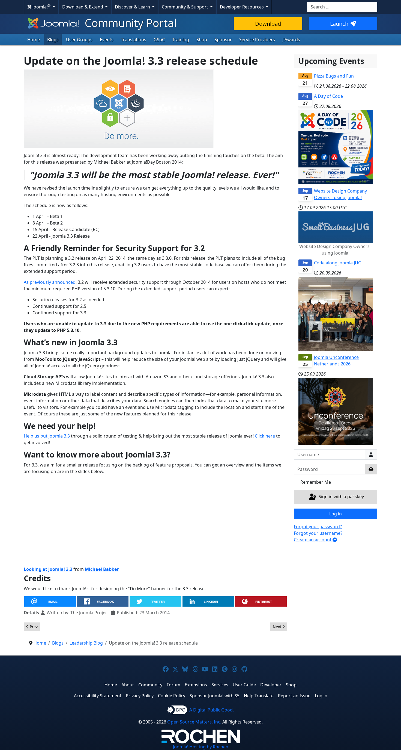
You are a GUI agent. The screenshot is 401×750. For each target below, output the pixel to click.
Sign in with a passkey (341, 497)
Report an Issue (294, 696)
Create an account (313, 540)
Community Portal (129, 22)
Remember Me (315, 482)
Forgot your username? (318, 533)
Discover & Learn (133, 7)
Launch (339, 23)
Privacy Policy (140, 696)
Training (180, 40)
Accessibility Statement (97, 696)
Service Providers (257, 40)
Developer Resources (242, 7)
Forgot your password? (318, 527)
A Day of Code (328, 96)
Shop (201, 40)
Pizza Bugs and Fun (334, 76)
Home (33, 40)
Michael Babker (102, 569)
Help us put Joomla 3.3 (47, 436)
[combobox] (342, 7)
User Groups (79, 40)
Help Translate (259, 696)
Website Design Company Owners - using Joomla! (340, 194)
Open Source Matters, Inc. (194, 722)
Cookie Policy (171, 696)
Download (268, 23)
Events (106, 40)
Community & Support (185, 7)
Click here (265, 436)
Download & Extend (83, 7)
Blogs (53, 40)
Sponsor (223, 40)
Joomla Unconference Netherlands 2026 (336, 360)
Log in (335, 514)
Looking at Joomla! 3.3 (48, 569)
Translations (133, 40)
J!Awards (291, 40)
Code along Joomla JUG (337, 263)
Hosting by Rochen (200, 747)
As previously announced (50, 282)
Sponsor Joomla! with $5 (215, 696)
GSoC (159, 40)
